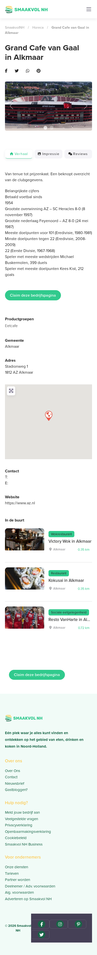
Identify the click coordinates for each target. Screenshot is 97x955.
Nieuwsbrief (14, 783)
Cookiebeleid (16, 838)
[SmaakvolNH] (26, 9)
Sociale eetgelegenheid (69, 612)
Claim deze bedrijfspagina (33, 295)
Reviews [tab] (80, 154)
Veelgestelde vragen (21, 819)
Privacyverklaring (18, 825)
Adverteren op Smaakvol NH (28, 899)
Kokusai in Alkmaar (66, 580)
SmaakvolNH (14, 27)
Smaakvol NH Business (24, 844)
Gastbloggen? (16, 789)
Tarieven (12, 873)
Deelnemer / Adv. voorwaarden (30, 886)
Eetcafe (11, 326)
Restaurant (58, 573)
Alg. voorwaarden (19, 892)
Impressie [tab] (50, 154)
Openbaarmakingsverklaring (28, 831)
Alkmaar (12, 346)
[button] (11, 106)
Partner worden (17, 879)
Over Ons (12, 771)
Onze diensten (16, 867)
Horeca (38, 27)
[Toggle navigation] (89, 9)
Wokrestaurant (61, 533)
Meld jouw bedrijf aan (22, 812)
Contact (11, 777)
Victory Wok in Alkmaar (70, 541)
